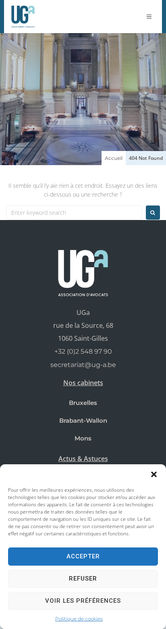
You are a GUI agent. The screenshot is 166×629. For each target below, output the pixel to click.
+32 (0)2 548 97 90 (83, 351)
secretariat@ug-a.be (83, 365)
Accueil (113, 158)
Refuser (83, 578)
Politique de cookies (79, 619)
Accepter (83, 556)
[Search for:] (74, 212)
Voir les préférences (83, 600)
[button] (154, 474)
